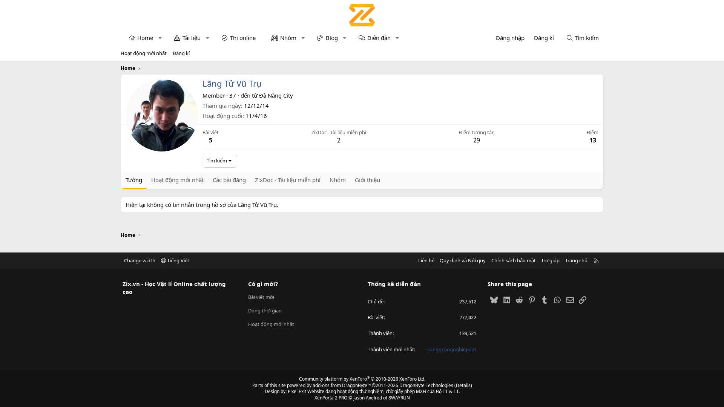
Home (145, 37)
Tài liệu (192, 37)
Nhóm (288, 37)
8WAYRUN (399, 398)
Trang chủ (576, 260)
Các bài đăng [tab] (229, 180)
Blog (332, 37)
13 (592, 140)
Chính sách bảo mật (513, 260)
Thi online (243, 37)
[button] (160, 38)
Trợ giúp (550, 260)
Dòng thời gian (265, 310)
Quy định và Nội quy (463, 260)
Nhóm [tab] (338, 180)
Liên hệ (426, 260)
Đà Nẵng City (276, 95)
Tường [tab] (134, 180)
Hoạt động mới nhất (144, 53)
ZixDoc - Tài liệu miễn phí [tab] (288, 180)
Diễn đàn (379, 37)
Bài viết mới (261, 297)
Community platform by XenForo (362, 379)
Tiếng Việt (177, 260)
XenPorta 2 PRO (330, 398)
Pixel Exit (297, 391)
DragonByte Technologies (426, 385)
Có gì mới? (263, 284)
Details (463, 385)
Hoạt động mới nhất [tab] (177, 180)
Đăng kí (181, 53)
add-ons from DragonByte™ (342, 385)
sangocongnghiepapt (452, 349)
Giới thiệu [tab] (367, 180)
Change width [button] (139, 260)
